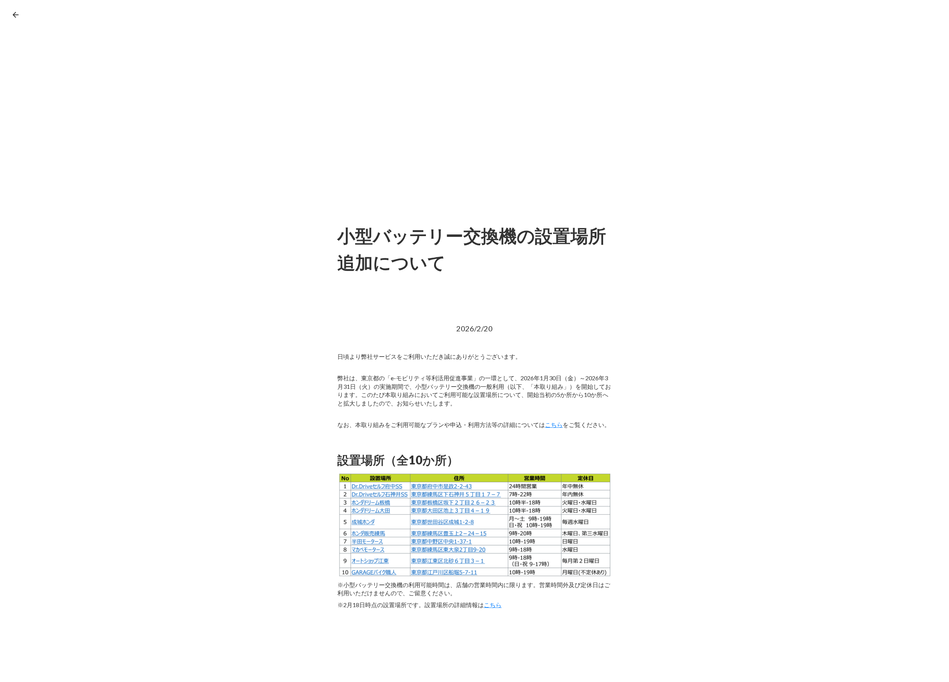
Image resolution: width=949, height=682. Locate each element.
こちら (554, 424)
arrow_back (15, 14)
